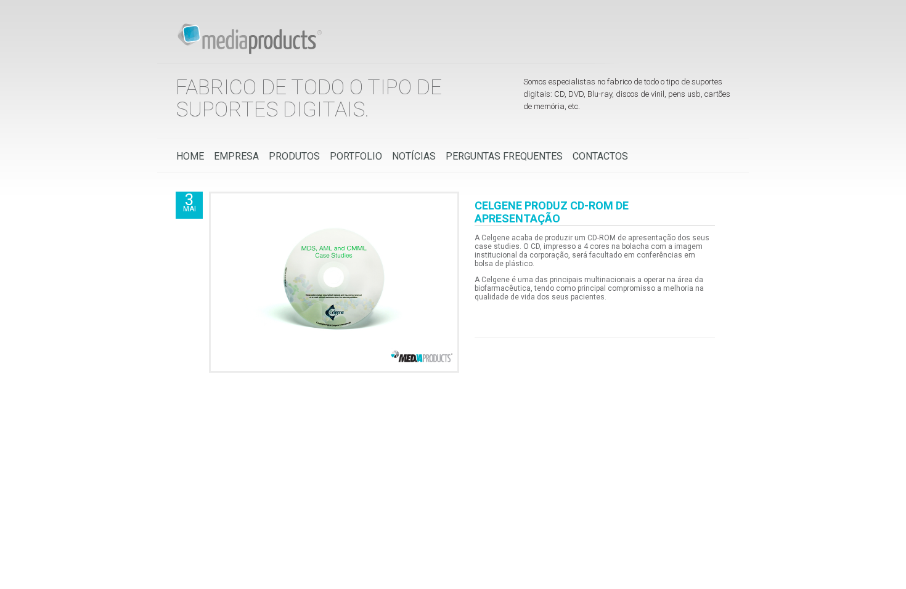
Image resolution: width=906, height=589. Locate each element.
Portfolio (356, 156)
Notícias (414, 156)
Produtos (294, 156)
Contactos (600, 156)
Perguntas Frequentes (504, 156)
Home (190, 156)
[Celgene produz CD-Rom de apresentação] (334, 366)
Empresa (236, 156)
